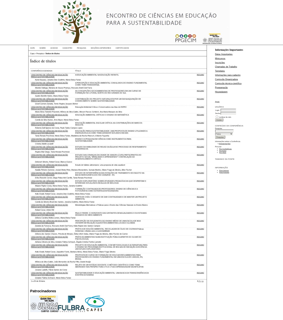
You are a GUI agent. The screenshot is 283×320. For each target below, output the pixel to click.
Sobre (42, 48)
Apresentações (224, 144)
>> (203, 281)
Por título (222, 152)
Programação (221, 87)
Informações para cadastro (227, 75)
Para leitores (224, 170)
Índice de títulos (53, 53)
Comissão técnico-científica (228, 83)
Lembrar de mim (225, 117)
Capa (32, 48)
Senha (217, 113)
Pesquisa (81, 48)
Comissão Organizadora (226, 79)
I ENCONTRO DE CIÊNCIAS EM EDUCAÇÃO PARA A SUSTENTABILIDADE (49, 76)
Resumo (200, 75)
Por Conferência (225, 149)
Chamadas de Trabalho (226, 66)
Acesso (54, 48)
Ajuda (217, 102)
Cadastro (67, 48)
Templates (220, 71)
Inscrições (220, 62)
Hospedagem (221, 92)
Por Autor (222, 151)
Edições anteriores (101, 48)
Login (217, 110)
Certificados (122, 48)
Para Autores (224, 172)
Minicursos (220, 58)
